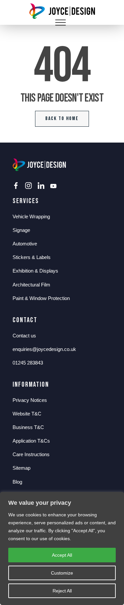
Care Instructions (31, 454)
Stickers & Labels (32, 257)
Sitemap (21, 468)
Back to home (62, 118)
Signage (21, 230)
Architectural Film (31, 284)
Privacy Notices (30, 400)
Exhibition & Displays (35, 271)
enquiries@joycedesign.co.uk (44, 349)
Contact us (24, 335)
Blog (17, 482)
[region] (62, 548)
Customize (62, 573)
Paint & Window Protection (41, 298)
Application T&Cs (31, 441)
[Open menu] (60, 23)
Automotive (25, 243)
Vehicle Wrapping (31, 216)
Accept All (62, 555)
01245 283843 (28, 363)
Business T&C (28, 427)
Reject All (62, 590)
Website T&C (27, 413)
